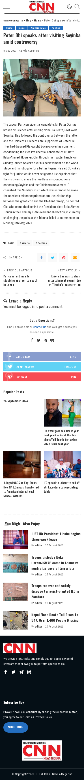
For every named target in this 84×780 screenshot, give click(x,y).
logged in (28, 306)
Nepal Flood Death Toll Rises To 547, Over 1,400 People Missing (55, 617)
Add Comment (31, 50)
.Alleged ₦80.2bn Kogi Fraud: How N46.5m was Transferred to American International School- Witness (21, 489)
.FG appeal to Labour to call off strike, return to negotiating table (62, 487)
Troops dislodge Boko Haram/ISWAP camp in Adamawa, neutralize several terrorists (55, 562)
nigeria (26, 243)
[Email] (75, 257)
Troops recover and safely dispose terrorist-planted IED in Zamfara (55, 591)
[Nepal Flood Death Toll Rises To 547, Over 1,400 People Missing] (15, 620)
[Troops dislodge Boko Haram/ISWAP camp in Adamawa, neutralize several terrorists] (15, 563)
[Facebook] (41, 257)
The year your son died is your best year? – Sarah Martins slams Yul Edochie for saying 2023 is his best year (61, 437)
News (22, 28)
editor (39, 545)
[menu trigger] (9, 6)
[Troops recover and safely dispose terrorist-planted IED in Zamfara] (15, 592)
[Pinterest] (63, 257)
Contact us (39, 327)
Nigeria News (38, 28)
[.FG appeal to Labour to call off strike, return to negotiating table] (62, 464)
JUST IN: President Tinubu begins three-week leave (56, 536)
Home (9, 28)
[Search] (76, 6)
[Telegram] (45, 340)
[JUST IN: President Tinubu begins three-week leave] (15, 539)
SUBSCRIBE (15, 727)
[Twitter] (52, 257)
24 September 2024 (15, 401)
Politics (56, 28)
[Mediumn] (52, 340)
